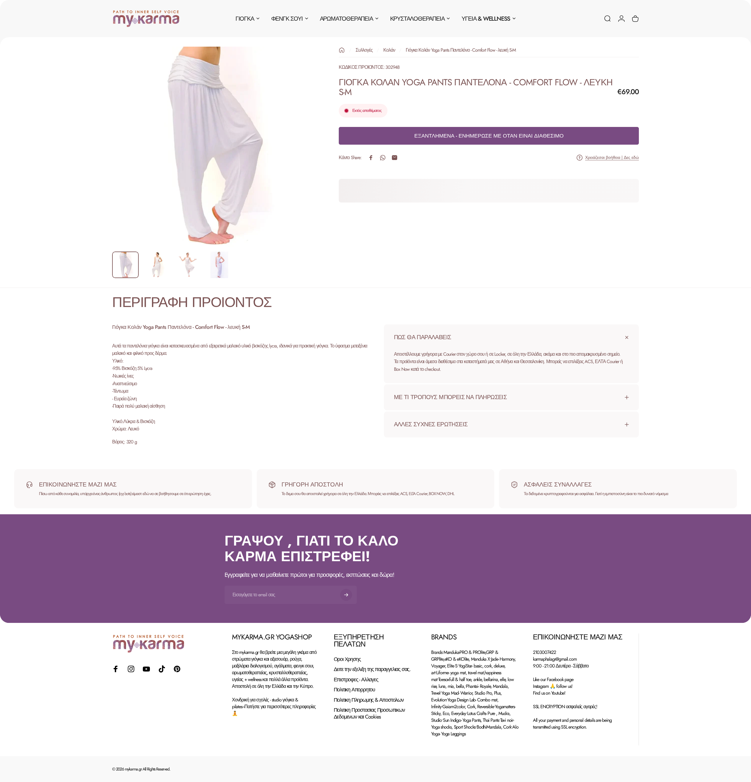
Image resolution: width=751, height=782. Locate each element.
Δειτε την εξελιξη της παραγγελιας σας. (372, 669)
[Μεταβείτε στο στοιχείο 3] (188, 265)
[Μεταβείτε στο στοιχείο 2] (156, 265)
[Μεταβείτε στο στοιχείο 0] (125, 265)
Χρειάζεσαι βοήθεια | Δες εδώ (612, 157)
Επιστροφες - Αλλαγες (356, 679)
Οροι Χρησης (347, 659)
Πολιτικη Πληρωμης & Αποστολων (369, 700)
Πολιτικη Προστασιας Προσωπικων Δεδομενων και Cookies (369, 713)
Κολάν (389, 50)
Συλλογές (364, 50)
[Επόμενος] (297, 161)
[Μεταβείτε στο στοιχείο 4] (219, 265)
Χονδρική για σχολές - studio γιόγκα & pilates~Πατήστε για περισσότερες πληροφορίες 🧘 (274, 706)
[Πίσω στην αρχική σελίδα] (342, 50)
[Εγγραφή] (346, 595)
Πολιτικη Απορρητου (354, 689)
